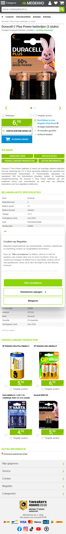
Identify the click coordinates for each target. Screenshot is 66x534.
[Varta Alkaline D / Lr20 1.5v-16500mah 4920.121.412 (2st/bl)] (17, 413)
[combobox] (30, 9)
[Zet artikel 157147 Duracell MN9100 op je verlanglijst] (37, 435)
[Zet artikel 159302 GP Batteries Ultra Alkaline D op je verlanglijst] (37, 386)
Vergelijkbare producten (19, 161)
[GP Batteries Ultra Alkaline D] (49, 364)
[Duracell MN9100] (49, 413)
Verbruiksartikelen (23, 17)
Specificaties (49, 156)
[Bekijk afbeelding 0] (31, 108)
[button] (11, 3)
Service (6, 471)
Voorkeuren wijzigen (31, 291)
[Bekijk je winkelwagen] (61, 3)
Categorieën (9, 493)
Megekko (7, 486)
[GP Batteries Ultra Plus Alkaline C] (17, 364)
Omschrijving (17, 156)
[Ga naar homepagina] (33, 3)
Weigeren (33, 300)
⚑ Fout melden (8, 330)
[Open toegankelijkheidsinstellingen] (46, 529)
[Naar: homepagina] (2, 17)
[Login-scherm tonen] (49, 3)
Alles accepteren (33, 282)
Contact (6, 478)
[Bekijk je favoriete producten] (55, 3)
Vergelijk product (44, 115)
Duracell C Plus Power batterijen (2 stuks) (18, 21)
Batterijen (37, 17)
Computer (10, 17)
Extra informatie (51, 161)
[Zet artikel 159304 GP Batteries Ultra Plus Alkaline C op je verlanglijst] (6, 386)
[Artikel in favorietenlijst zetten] (30, 115)
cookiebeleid (31, 273)
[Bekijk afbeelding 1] (35, 108)
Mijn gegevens (10, 463)
